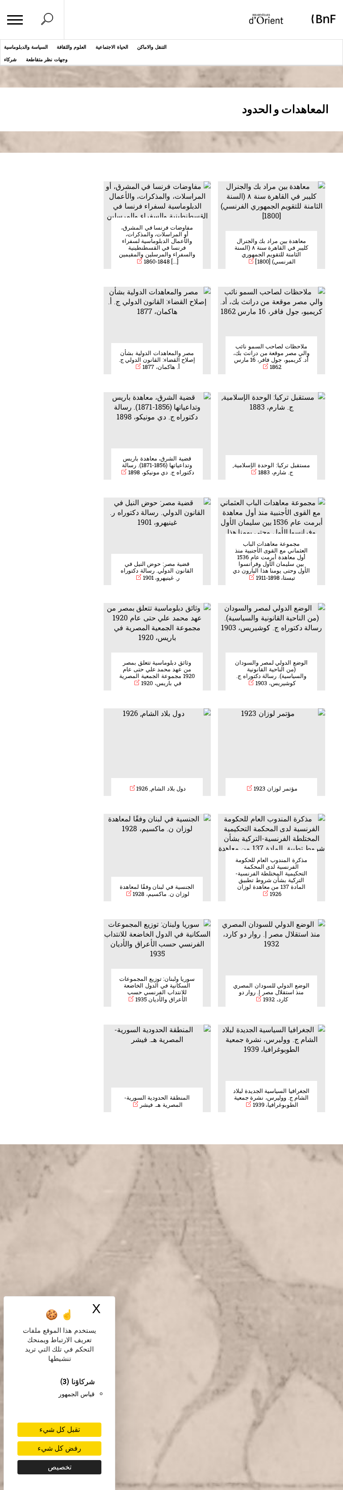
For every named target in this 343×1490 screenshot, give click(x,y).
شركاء (10, 59)
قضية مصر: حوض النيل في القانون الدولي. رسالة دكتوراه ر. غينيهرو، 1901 (157, 571)
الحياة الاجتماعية (112, 46)
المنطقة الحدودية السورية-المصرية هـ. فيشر (157, 1101)
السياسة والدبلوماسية (26, 46)
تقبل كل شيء (59, 1429)
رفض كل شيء (59, 1448)
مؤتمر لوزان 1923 (274, 788)
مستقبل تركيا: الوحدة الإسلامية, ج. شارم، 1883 (271, 468)
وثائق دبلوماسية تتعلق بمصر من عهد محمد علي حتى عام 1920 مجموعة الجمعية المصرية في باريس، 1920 (156, 673)
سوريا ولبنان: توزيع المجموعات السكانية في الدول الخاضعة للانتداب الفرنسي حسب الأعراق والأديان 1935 (157, 989)
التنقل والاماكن (152, 46)
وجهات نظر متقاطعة (46, 59)
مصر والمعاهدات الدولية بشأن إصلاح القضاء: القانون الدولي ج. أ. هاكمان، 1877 (157, 360)
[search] (47, 19)
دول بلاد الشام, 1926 (160, 788)
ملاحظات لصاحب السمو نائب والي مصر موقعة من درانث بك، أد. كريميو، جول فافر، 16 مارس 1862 (271, 357)
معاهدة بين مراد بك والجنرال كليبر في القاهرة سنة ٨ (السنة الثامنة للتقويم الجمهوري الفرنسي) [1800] (271, 251)
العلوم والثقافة (71, 46)
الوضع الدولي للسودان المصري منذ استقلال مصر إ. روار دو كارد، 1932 (271, 992)
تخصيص (59, 1467)
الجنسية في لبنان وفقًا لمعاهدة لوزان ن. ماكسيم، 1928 (157, 890)
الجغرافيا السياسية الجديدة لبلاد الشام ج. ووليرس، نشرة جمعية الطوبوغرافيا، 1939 (271, 1098)
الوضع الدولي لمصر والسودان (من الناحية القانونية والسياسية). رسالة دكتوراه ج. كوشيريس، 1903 (271, 673)
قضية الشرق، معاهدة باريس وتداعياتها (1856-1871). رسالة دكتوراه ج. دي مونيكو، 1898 (158, 465)
